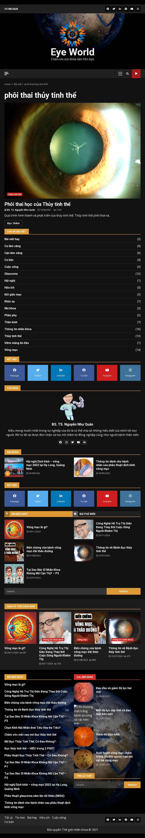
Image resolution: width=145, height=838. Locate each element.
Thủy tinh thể (14, 194)
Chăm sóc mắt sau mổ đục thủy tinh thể (30, 734)
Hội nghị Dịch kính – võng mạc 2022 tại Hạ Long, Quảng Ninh (14, 467)
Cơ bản (8, 260)
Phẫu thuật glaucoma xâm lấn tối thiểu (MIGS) (34, 796)
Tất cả (8, 818)
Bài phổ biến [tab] (87, 514)
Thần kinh (10, 322)
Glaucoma (11, 273)
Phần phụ (10, 315)
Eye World (73, 52)
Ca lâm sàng (12, 246)
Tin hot (20, 818)
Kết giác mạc (13, 294)
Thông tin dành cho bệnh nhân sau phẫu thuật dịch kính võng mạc (83, 467)
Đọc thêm (13, 223)
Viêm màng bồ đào (16, 343)
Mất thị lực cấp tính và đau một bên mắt (83, 714)
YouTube (136, 73)
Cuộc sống (11, 267)
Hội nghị (9, 280)
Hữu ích (9, 287)
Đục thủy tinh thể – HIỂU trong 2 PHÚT (29, 748)
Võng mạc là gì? (14, 529)
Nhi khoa (10, 308)
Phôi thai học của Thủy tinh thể (72, 151)
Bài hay (32, 818)
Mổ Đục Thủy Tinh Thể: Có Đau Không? (30, 741)
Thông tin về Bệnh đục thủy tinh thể (83, 551)
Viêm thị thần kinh (83, 736)
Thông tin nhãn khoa (17, 329)
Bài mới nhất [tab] (19, 514)
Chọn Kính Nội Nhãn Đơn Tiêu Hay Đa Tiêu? (32, 727)
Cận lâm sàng (13, 253)
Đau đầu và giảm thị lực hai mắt (83, 692)
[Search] (127, 73)
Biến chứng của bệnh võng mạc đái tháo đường (14, 551)
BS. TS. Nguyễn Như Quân (21, 209)
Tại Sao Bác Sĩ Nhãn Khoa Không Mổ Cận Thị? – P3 (14, 574)
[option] (37, 469)
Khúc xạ (9, 301)
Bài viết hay (11, 239)
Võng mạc (11, 350)
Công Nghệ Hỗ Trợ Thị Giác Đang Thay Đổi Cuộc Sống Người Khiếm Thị (83, 529)
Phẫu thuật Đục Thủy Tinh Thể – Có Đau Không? (36, 755)
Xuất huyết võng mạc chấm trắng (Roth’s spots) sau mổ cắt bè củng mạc (83, 759)
